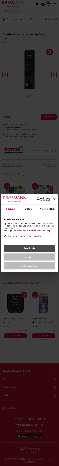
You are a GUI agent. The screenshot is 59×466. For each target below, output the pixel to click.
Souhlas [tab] (10, 209)
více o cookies (34, 236)
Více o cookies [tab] (48, 209)
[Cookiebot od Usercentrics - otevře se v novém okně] (38, 199)
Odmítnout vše (29, 266)
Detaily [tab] (28, 209)
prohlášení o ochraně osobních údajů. (34, 231)
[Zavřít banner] (54, 199)
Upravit (28, 257)
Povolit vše (29, 248)
